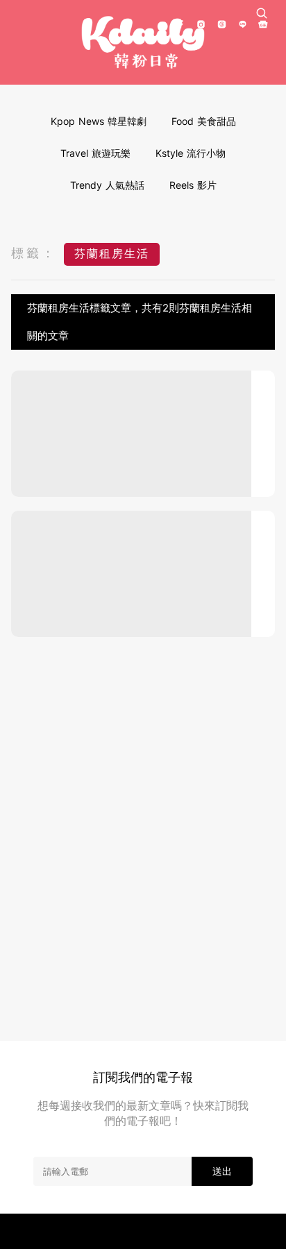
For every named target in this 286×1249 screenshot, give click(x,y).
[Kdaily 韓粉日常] (143, 42)
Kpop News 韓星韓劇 (98, 121)
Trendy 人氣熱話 (107, 185)
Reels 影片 (193, 185)
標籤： (34, 253)
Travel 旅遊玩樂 (95, 153)
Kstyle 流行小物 (190, 153)
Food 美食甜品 (203, 121)
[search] (261, 13)
